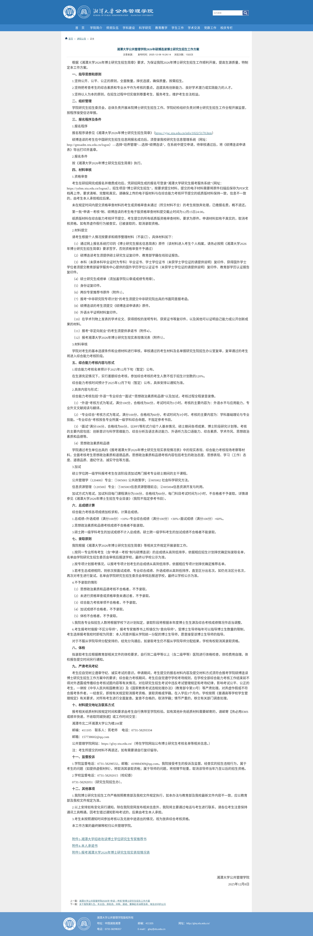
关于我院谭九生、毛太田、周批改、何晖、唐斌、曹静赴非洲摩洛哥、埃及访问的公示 (122, 904)
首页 (70, 38)
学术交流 (194, 27)
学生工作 (177, 27)
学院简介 (96, 27)
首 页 (80, 27)
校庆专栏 (226, 27)
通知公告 (81, 38)
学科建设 (129, 27)
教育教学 (161, 27)
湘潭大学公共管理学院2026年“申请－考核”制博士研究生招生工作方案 (114, 900)
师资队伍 (112, 27)
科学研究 (145, 27)
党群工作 (210, 27)
